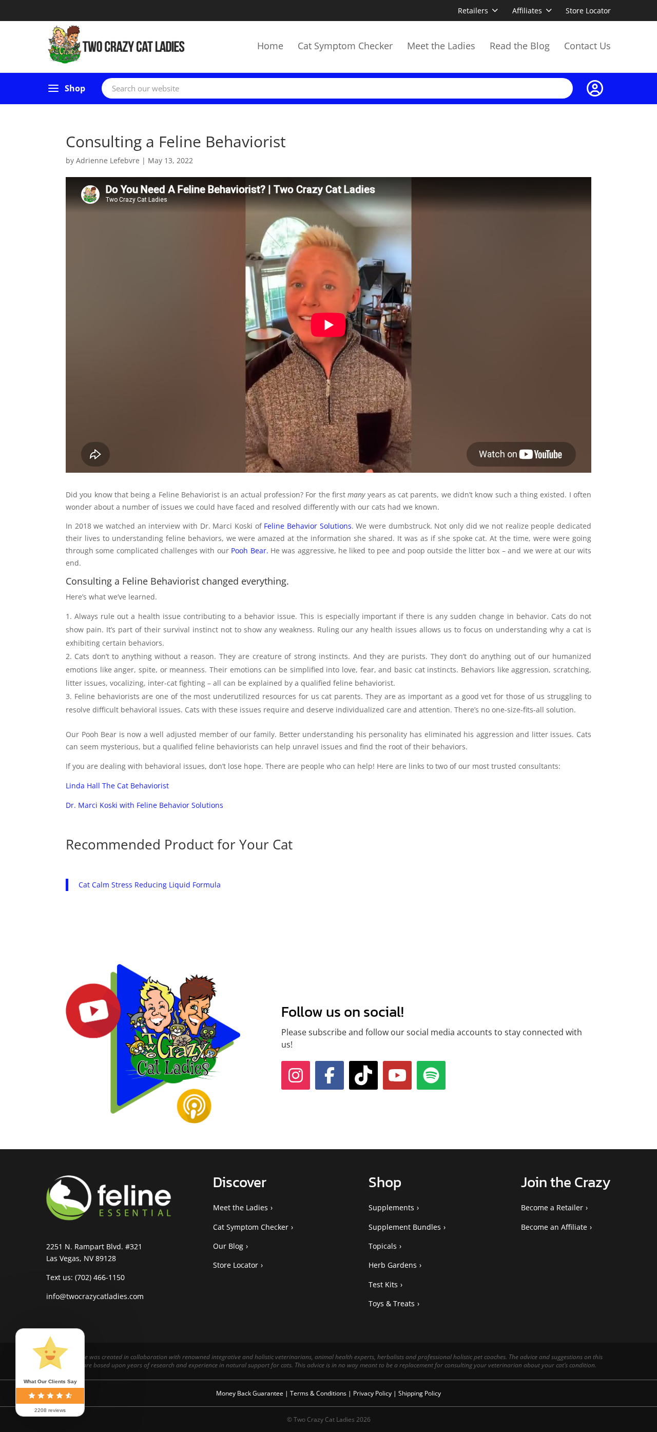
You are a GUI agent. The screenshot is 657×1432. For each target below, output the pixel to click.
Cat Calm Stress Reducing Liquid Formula (150, 884)
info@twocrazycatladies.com (95, 1331)
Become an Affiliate (554, 1261)
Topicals (383, 1281)
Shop (75, 88)
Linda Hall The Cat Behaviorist (117, 785)
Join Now (484, 1037)
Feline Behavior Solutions (307, 526)
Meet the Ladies (441, 46)
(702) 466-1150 (100, 1312)
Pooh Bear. (249, 550)
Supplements (391, 1242)
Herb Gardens (393, 1300)
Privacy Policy (373, 1427)
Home (270, 46)
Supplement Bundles (405, 1261)
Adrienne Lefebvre (108, 160)
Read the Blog (520, 46)
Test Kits (383, 1319)
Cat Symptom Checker (345, 46)
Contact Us (587, 46)
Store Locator (588, 10)
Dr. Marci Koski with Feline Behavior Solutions (144, 805)
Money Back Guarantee (250, 1427)
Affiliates (527, 10)
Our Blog (228, 1281)
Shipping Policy (419, 1427)
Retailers (473, 10)
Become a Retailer (552, 1242)
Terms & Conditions (319, 1427)
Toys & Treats (392, 1338)
